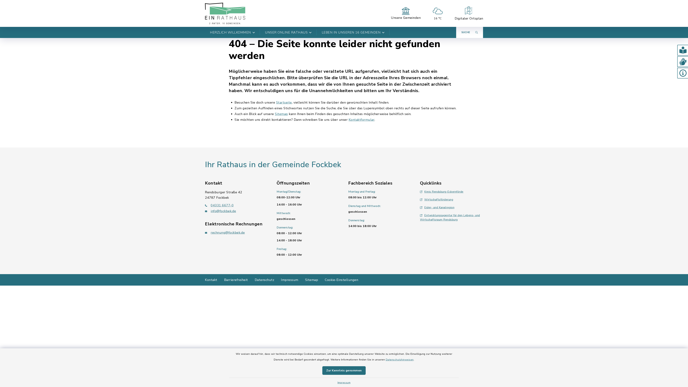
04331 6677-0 (222, 205)
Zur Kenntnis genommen (344, 370)
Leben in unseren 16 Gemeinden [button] (351, 32)
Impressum (344, 382)
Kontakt (211, 280)
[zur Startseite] (225, 13)
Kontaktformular (362, 120)
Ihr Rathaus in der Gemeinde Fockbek (273, 164)
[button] (682, 50)
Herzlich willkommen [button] (230, 32)
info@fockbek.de (223, 211)
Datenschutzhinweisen (400, 359)
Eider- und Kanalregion (439, 207)
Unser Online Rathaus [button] (286, 32)
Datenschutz (264, 280)
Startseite (284, 102)
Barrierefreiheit (236, 280)
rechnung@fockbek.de (228, 232)
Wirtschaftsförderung (438, 200)
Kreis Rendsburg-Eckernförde (444, 192)
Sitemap (281, 114)
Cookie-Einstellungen (341, 280)
